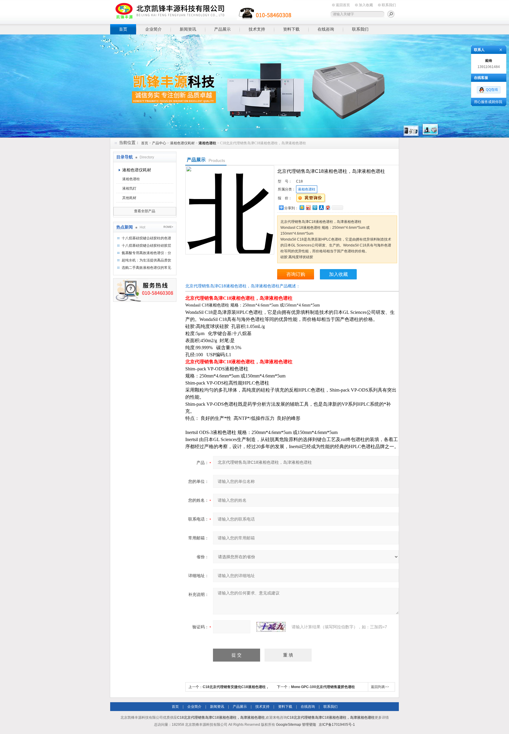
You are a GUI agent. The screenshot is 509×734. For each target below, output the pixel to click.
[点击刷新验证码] (271, 627)
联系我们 (389, 5)
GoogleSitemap (288, 725)
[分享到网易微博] (327, 207)
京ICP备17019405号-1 (337, 725)
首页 (123, 29)
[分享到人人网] (321, 207)
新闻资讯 (188, 29)
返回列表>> (380, 687)
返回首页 (343, 5)
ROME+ (168, 227)
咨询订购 (295, 274)
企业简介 (153, 29)
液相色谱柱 (131, 179)
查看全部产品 (144, 211)
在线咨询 (326, 29)
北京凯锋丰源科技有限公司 (201, 11)
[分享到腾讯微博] (314, 207)
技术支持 (257, 29)
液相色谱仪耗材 (182, 143)
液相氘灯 (129, 188)
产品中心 (159, 143)
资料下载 (291, 29)
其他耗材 (129, 198)
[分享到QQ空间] (301, 207)
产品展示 (222, 29)
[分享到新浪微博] (308, 207)
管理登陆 (309, 725)
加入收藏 (366, 5)
